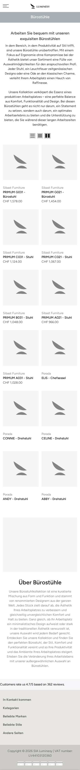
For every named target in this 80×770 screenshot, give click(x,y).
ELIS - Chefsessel (54, 378)
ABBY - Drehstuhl (54, 499)
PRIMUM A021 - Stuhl (57, 317)
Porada (46, 373)
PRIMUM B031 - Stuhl (18, 317)
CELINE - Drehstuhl (55, 438)
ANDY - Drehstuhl (15, 499)
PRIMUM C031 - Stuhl (18, 257)
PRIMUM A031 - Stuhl (18, 378)
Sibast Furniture (14, 187)
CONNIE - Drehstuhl (17, 438)
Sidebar (72, 136)
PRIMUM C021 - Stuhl (57, 257)
